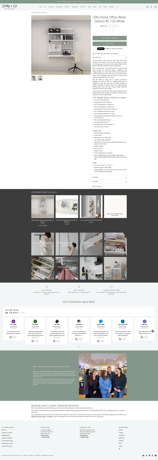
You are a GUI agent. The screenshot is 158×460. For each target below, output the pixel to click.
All (119, 449)
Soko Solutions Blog (7, 440)
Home (120, 446)
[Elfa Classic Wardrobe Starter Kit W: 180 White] (67, 206)
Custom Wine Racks (7, 446)
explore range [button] (123, 427)
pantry (44, 416)
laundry (51, 416)
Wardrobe (121, 435)
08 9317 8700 (45, 437)
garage (39, 416)
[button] (50, 6)
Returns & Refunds (7, 438)
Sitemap (37, 455)
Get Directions (45, 435)
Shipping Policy (6, 435)
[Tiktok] (146, 455)
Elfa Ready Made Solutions (39, 12)
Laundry (121, 432)
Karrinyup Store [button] (85, 427)
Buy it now (109, 43)
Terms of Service (28, 455)
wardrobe (34, 416)
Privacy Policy (18, 455)
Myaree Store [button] (45, 427)
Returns (95, 181)
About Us (4, 430)
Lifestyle (121, 440)
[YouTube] (155, 455)
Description (96, 57)
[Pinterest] (149, 455)
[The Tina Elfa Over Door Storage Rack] (91, 206)
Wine (120, 443)
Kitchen (121, 430)
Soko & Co (6, 455)
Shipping (95, 177)
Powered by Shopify (47, 455)
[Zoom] (61, 45)
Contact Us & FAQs (7, 432)
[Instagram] (152, 455)
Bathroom (122, 438)
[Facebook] (143, 455)
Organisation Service (7, 443)
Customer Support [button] (8, 427)
